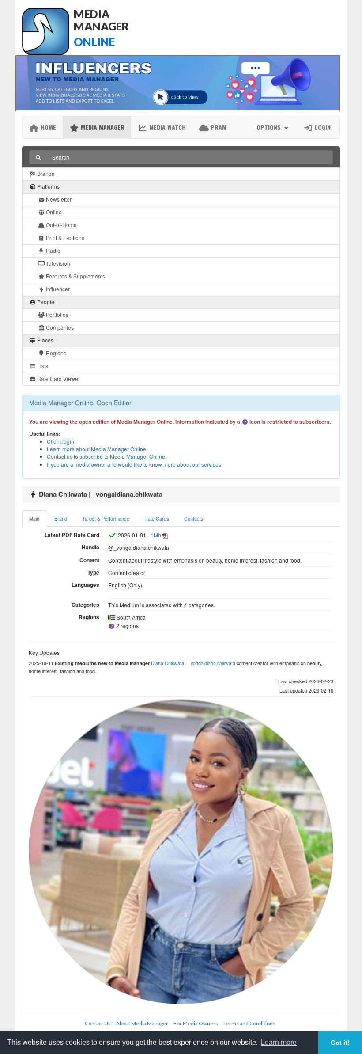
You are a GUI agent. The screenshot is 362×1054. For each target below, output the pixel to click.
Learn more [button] (279, 1042)
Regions (55, 353)
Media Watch (166, 127)
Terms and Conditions (249, 1023)
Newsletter (58, 199)
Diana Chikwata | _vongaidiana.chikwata (193, 662)
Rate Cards (156, 518)
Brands (45, 173)
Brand (60, 518)
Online (53, 212)
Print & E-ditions (64, 237)
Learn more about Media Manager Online (96, 449)
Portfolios (56, 314)
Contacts (194, 518)
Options (269, 127)
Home (47, 127)
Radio (52, 250)
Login (322, 127)
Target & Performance (105, 518)
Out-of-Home (61, 224)
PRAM (217, 127)
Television (57, 263)
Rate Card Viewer (58, 378)
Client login (60, 441)
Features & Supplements (75, 276)
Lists (42, 365)
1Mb (156, 535)
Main (34, 518)
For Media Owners (195, 1023)
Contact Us (98, 1023)
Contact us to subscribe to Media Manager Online (106, 456)
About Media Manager (142, 1023)
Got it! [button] (340, 1042)
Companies (59, 327)
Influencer (57, 289)
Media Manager (101, 127)
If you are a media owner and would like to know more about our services (134, 464)
